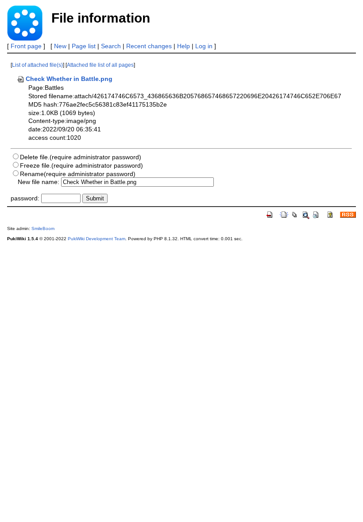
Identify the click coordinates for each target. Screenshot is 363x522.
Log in (203, 46)
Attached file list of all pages (100, 65)
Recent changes (149, 46)
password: (25, 198)
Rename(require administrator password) (77, 173)
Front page (26, 46)
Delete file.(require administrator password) (80, 157)
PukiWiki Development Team (96, 238)
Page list (84, 46)
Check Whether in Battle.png (69, 78)
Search (111, 46)
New (60, 46)
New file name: (38, 181)
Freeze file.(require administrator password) (81, 165)
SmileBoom (42, 228)
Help (183, 46)
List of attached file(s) (37, 65)
